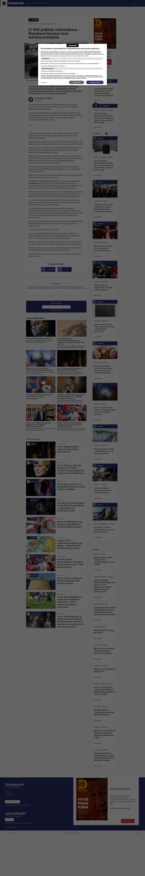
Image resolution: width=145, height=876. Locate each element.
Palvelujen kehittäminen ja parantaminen (53, 66)
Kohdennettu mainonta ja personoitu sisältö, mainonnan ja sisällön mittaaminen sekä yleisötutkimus (70, 63)
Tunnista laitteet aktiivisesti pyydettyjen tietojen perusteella (58, 73)
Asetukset (76, 82)
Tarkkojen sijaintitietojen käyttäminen (52, 71)
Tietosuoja (44, 82)
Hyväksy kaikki (95, 82)
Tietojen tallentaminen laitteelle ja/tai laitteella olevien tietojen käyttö (60, 61)
